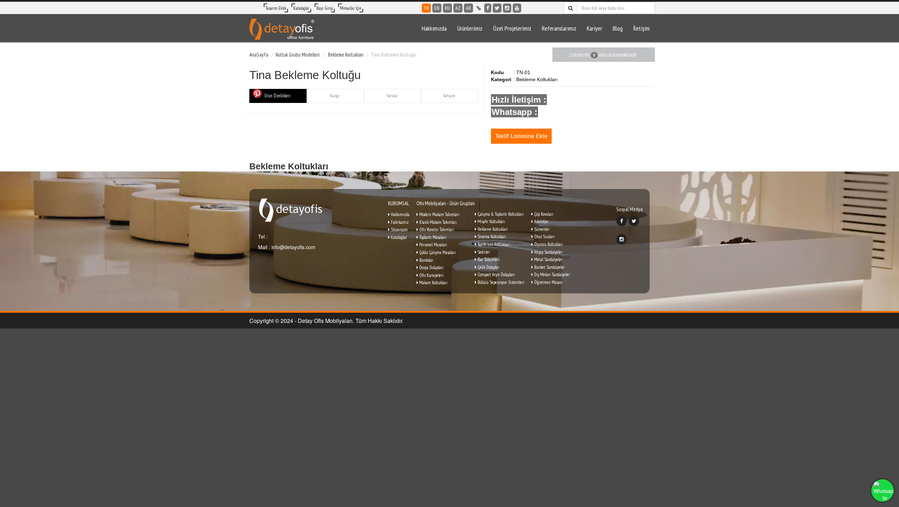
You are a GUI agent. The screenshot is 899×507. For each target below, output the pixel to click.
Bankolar (425, 260)
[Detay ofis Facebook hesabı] (487, 8)
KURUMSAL (398, 203)
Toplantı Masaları (432, 237)
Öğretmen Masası (547, 282)
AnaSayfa (258, 54)
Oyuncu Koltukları (548, 244)
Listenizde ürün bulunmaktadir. (603, 54)
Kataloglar (301, 8)
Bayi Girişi (324, 8)
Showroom (399, 230)
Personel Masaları (432, 245)
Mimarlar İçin (350, 8)
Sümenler (541, 229)
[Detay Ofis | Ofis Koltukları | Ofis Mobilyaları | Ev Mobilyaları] (282, 28)
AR (468, 8)
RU (447, 8)
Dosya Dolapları (431, 268)
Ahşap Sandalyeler (548, 252)
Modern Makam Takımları (438, 214)
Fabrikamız (399, 222)
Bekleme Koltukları (345, 54)
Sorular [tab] (392, 96)
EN (436, 8)
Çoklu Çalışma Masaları (437, 252)
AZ (457, 8)
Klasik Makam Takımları (437, 222)
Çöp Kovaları (543, 214)
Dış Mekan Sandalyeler (551, 275)
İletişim (641, 28)
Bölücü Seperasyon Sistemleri (500, 282)
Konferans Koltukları (493, 244)
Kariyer (594, 28)
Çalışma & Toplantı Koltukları (500, 214)
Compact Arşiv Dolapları (496, 275)
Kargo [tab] (334, 96)
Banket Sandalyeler (549, 267)
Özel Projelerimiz (512, 28)
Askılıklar (541, 222)
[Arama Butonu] (570, 8)
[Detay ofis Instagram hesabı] (507, 8)
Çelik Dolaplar (488, 267)
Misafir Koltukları (491, 222)
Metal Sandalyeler (548, 259)
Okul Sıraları (544, 237)
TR (426, 8)
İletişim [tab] (449, 96)
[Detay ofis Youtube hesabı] (517, 8)
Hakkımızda (434, 28)
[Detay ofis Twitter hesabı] (497, 8)
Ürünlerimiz (470, 28)
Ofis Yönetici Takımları (436, 230)
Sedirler (483, 252)
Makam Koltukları (432, 283)
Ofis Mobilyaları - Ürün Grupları (445, 203)
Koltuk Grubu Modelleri (298, 54)
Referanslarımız (559, 28)
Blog (618, 28)
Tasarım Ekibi (275, 8)
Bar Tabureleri (488, 259)
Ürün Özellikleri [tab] (277, 96)
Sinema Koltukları (491, 237)
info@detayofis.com (292, 247)
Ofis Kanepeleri (431, 275)
